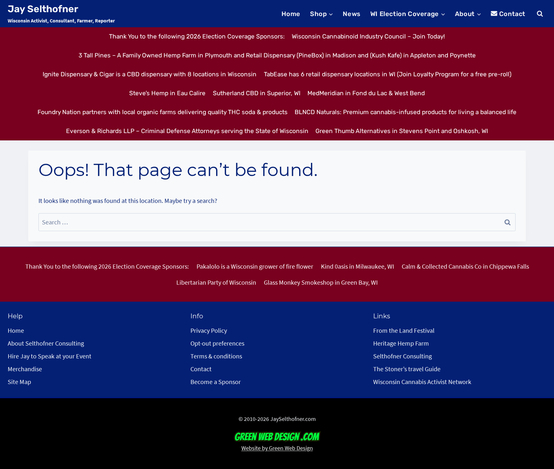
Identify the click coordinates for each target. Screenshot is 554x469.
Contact (512, 14)
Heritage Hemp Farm (401, 343)
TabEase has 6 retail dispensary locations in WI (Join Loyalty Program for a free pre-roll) (387, 74)
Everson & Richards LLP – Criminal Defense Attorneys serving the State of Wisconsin (187, 131)
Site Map (19, 382)
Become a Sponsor (215, 382)
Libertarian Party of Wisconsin (216, 282)
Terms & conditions (216, 356)
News (351, 14)
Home (290, 14)
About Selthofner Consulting (46, 343)
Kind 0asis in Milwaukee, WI (357, 266)
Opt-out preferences (217, 343)
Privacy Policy (208, 330)
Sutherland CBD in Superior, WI (256, 93)
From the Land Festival (403, 330)
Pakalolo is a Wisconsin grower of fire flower (255, 266)
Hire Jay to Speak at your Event (49, 356)
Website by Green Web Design (277, 448)
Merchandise (25, 369)
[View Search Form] (539, 13)
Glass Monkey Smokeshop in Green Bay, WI (321, 282)
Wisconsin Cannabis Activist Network (422, 382)
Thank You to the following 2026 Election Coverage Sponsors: (197, 36)
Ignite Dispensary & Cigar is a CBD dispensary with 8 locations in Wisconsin (149, 74)
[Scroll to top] (537, 427)
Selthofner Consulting (402, 356)
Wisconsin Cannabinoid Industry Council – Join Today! (368, 36)
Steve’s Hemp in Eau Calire (167, 93)
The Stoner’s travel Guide (407, 369)
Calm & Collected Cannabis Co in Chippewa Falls (465, 266)
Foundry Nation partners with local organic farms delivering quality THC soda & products (163, 112)
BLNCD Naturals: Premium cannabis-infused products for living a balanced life (405, 112)
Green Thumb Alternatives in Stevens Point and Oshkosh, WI (401, 131)
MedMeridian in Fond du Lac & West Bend (366, 93)
